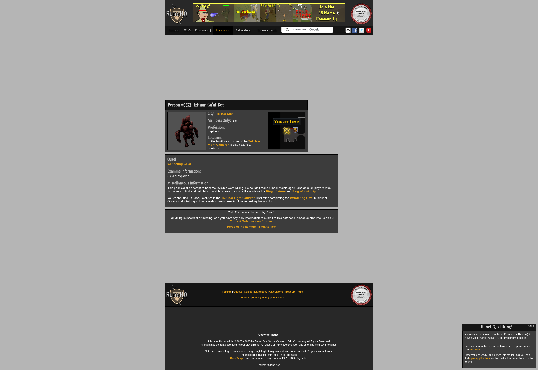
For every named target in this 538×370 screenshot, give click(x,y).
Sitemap (245, 297)
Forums (173, 30)
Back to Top (267, 226)
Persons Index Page (241, 226)
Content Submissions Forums (251, 221)
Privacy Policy (260, 297)
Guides (248, 291)
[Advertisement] (269, 68)
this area (474, 349)
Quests (237, 291)
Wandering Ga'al (179, 164)
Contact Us (278, 297)
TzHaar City (224, 113)
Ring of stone (276, 191)
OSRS (187, 30)
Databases (222, 30)
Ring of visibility (304, 191)
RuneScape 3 (203, 30)
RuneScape (237, 358)
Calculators (243, 30)
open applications (480, 358)
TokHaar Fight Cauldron (238, 198)
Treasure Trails (267, 30)
